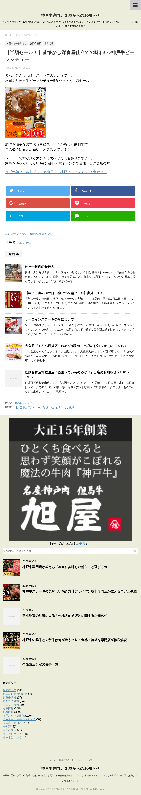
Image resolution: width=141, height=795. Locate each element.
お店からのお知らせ (18, 233)
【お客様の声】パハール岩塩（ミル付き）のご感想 (44, 407)
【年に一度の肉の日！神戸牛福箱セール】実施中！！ (64, 293)
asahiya (25, 242)
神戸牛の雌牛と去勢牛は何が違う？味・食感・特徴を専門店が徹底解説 (74, 640)
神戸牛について (12, 737)
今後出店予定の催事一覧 (40, 664)
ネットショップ (85, 760)
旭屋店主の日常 (12, 722)
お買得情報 (35, 233)
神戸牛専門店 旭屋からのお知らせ (70, 15)
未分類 (7, 726)
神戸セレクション (14, 733)
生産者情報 (9, 730)
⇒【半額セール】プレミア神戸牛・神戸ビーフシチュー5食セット (56, 172)
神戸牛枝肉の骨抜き (39, 266)
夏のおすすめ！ (24, 403)
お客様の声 (9, 690)
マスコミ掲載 (11, 701)
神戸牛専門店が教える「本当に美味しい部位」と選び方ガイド (68, 567)
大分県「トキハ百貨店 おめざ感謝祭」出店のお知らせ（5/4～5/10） (76, 346)
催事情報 (8, 708)
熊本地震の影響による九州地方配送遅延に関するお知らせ (64, 615)
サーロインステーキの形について (49, 319)
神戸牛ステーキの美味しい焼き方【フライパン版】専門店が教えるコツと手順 (79, 591)
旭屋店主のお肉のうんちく (19, 719)
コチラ (81, 543)
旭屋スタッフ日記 (14, 715)
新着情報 (46, 233)
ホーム (52, 760)
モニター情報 (11, 704)
